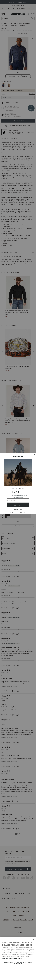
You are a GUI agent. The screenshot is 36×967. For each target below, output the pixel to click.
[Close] (34, 940)
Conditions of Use (7, 958)
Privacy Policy (17, 958)
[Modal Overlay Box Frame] (18, 483)
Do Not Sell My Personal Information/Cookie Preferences (18, 962)
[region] (18, 952)
